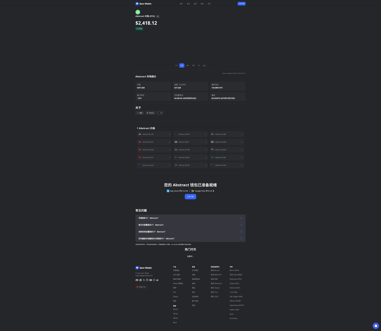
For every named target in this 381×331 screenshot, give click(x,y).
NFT (174, 292)
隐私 (193, 288)
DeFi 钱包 (176, 275)
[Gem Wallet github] (147, 280)
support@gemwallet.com (144, 275)
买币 (188, 4)
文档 (193, 275)
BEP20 (175, 318)
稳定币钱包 (177, 279)
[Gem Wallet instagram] (154, 280)
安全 (193, 292)
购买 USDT (215, 296)
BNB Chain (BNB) (236, 275)
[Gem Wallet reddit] (157, 280)
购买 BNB (214, 279)
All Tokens (233, 318)
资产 (181, 4)
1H (176, 65)
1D (182, 65)
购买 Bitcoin (215, 270)
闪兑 (195, 4)
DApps (175, 296)
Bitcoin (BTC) (234, 270)
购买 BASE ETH (216, 275)
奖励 (193, 305)
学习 (209, 4)
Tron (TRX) (233, 292)
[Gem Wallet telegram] (140, 280)
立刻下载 (241, 3)
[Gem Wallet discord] (136, 280)
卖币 (202, 4)
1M (193, 65)
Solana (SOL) (234, 283)
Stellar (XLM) (234, 310)
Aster (232, 314)
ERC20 (175, 309)
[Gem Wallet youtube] (150, 280)
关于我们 (195, 270)
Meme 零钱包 (178, 283)
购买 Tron (214, 292)
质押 (174, 288)
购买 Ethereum (216, 283)
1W (187, 65)
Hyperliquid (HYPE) (237, 305)
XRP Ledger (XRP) (236, 296)
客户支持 (195, 301)
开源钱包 (176, 270)
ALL (204, 65)
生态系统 (195, 296)
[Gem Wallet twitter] (144, 280)
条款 (193, 283)
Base (175, 322)
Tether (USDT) (235, 288)
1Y (199, 65)
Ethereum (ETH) (235, 279)
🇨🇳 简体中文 (141, 287)
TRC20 (175, 314)
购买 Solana (215, 288)
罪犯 (174, 301)
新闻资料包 (196, 279)
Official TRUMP (235, 301)
